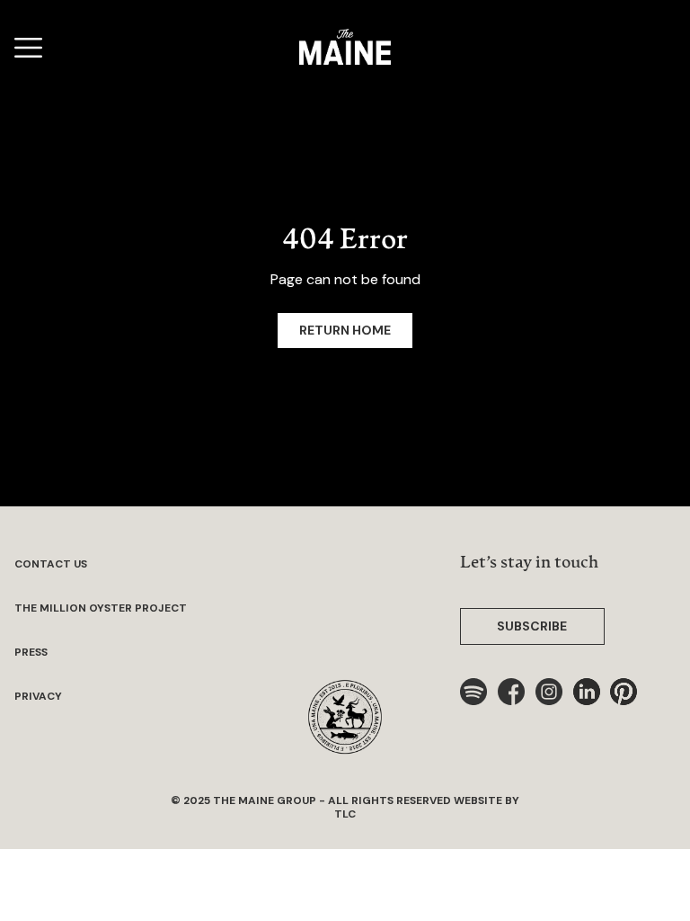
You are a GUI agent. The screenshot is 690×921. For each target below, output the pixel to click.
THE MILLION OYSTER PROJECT (100, 608)
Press (31, 652)
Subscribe (532, 626)
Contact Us (50, 564)
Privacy (38, 696)
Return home (345, 330)
